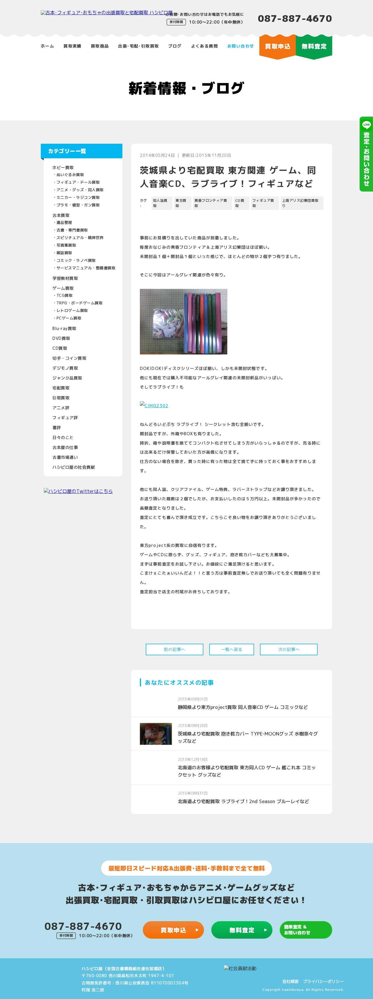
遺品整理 (64, 222)
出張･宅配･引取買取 (138, 46)
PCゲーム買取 (69, 318)
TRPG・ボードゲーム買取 (80, 303)
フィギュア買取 (263, 203)
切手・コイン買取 (69, 358)
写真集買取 (66, 245)
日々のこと (63, 437)
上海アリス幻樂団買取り (300, 203)
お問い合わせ (240, 46)
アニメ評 (60, 407)
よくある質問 (204, 46)
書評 (56, 427)
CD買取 (59, 348)
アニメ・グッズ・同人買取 (80, 189)
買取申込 (173, 930)
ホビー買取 (63, 167)
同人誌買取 (160, 203)
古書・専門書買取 (72, 230)
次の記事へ (289, 649)
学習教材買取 (65, 278)
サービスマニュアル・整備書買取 (86, 268)
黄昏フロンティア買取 (210, 203)
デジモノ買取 (65, 368)
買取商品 (100, 46)
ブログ (175, 46)
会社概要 (290, 981)
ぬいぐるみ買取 (70, 174)
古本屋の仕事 (65, 447)
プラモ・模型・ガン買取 (78, 205)
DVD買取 (61, 338)
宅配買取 (60, 388)
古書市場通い (65, 457)
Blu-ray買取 (64, 328)
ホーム (47, 46)
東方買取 (180, 203)
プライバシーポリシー (323, 981)
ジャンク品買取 (67, 378)
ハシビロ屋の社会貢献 (73, 467)
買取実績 (73, 46)
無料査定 (242, 930)
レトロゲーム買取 (72, 310)
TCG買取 (65, 295)
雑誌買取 (64, 252)
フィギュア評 (65, 417)
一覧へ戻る (232, 649)
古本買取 (60, 215)
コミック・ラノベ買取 (76, 260)
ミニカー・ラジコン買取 (78, 197)
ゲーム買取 (63, 288)
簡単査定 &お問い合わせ (297, 930)
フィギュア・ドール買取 (78, 182)
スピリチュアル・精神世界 (80, 237)
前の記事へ (174, 649)
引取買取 (60, 398)
